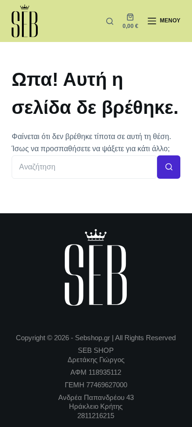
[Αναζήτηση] (109, 21)
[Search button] (168, 167)
